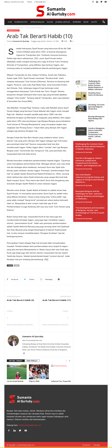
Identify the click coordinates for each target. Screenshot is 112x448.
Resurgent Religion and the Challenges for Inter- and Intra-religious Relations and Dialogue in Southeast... (90, 195)
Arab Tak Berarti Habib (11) (56, 300)
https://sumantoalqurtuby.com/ (32, 340)
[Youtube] (105, 2)
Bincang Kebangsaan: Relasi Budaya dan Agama (96, 118)
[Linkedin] (97, 2)
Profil (29, 2)
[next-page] (69, 360)
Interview (77, 22)
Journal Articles (63, 22)
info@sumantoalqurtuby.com (30, 425)
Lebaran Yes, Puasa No (61, 381)
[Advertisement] (90, 61)
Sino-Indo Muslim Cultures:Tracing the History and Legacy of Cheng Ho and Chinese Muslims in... (90, 178)
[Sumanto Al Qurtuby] (56, 11)
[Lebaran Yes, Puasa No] (61, 371)
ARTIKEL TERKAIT (16, 361)
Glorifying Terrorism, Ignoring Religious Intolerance (96, 107)
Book (86, 22)
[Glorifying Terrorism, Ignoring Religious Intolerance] (81, 108)
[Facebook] (93, 2)
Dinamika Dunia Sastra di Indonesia (95, 94)
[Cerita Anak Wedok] (17, 371)
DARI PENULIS (32, 361)
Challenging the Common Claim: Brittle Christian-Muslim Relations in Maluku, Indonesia (95, 85)
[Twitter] (101, 2)
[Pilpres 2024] (39, 371)
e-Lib (10, 22)
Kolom (50, 22)
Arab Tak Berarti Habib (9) (20, 300)
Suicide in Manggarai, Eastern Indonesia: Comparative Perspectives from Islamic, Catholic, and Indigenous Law (89, 162)
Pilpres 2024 (34, 381)
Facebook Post (21, 22)
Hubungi (96, 445)
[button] (104, 22)
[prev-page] (66, 360)
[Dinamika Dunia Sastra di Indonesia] (81, 96)
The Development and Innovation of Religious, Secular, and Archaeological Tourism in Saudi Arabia (90, 211)
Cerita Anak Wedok (15, 381)
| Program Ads (40, 2)
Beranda (9, 28)
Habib (16, 265)
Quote (94, 22)
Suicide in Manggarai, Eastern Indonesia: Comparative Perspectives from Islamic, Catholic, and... (96, 133)
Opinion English (37, 22)
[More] (59, 279)
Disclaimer (86, 445)
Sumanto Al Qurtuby (21, 41)
